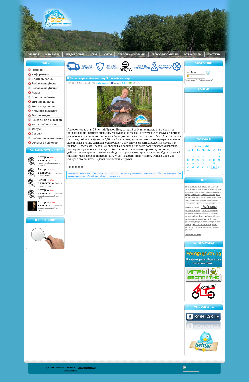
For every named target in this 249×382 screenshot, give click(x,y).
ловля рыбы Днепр (203, 197)
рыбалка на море (207, 222)
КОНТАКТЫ (214, 54)
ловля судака (190, 200)
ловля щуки (201, 200)
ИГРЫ (93, 54)
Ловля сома (216, 197)
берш (187, 186)
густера (218, 189)
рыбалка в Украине (192, 210)
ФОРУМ (107, 54)
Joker (124, 83)
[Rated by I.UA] (191, 371)
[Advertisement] (203, 112)
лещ (213, 192)
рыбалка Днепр (212, 216)
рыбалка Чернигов (201, 224)
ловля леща (195, 195)
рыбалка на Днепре (192, 222)
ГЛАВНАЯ (33, 54)
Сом (195, 227)
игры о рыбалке (205, 192)
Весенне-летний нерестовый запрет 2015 (50, 195)
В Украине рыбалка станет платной (49, 162)
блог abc (193, 186)
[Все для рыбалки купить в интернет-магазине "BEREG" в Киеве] (124, 71)
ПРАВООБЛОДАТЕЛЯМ (164, 54)
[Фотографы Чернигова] (203, 266)
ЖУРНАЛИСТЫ (192, 54)
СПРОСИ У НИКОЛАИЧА (131, 54)
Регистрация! (191, 80)
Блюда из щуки (208, 189)
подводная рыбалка (212, 203)
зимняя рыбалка (191, 192)
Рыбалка (209, 206)
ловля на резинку (208, 195)
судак (200, 227)
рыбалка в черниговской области (197, 213)
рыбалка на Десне (207, 218)
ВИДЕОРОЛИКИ (75, 54)
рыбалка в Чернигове (209, 210)
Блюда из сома (195, 189)
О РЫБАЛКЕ (52, 54)
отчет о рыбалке (197, 203)
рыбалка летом (191, 219)
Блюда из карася (204, 186)
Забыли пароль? (206, 80)
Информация (102, 83)
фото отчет (207, 227)
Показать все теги (193, 234)
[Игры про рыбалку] (203, 282)
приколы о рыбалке (192, 207)
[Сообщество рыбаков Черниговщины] (47, 20)
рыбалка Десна (197, 216)
